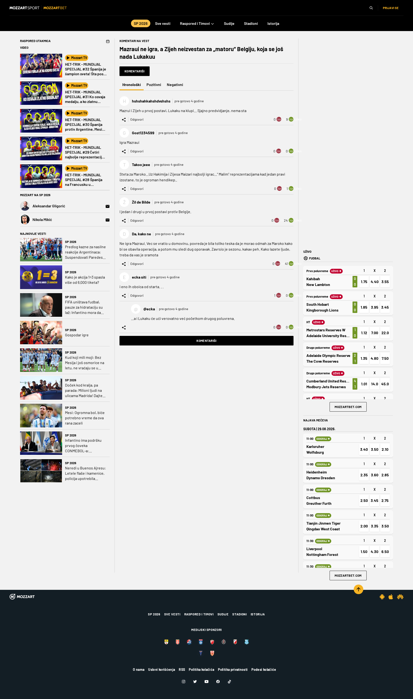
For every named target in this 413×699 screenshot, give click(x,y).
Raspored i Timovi (199, 614)
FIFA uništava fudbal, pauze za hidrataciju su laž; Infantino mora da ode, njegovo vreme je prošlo (84, 307)
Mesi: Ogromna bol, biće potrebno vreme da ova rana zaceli (85, 417)
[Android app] (382, 597)
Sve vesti (172, 614)
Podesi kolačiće (263, 669)
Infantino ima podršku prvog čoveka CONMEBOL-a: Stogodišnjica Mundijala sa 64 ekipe (84, 445)
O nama (138, 669)
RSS (182, 669)
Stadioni (239, 614)
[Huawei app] (400, 596)
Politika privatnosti (233, 669)
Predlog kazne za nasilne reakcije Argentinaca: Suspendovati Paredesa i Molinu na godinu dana (85, 252)
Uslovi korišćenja (161, 669)
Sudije (223, 614)
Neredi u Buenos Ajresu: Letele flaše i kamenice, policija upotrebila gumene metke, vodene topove (85, 473)
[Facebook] (218, 681)
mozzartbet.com (348, 407)
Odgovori (137, 119)
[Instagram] (183, 681)
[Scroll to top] (358, 589)
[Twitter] (195, 681)
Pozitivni (154, 84)
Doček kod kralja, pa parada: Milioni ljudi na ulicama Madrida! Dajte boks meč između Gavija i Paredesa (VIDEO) (85, 390)
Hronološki (131, 84)
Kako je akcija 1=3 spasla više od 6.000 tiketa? (85, 280)
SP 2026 (70, 242)
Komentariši (135, 71)
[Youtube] (206, 681)
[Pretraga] (371, 8)
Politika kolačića (201, 669)
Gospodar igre (77, 335)
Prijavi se (391, 8)
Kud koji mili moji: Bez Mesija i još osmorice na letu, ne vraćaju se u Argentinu (84, 363)
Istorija (258, 614)
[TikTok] (229, 681)
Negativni (175, 84)
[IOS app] (390, 596)
